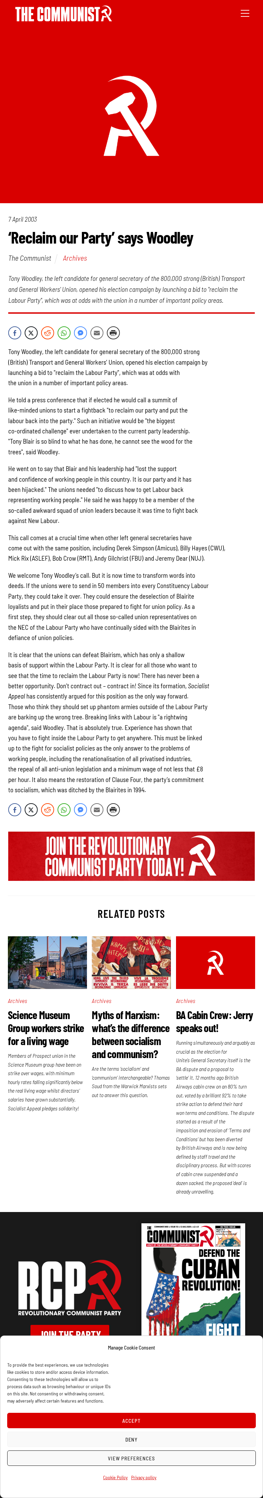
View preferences (131, 1458)
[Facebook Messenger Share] (80, 332)
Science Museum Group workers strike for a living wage (46, 1027)
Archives (75, 257)
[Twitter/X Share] (31, 332)
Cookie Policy (115, 1477)
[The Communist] (63, 19)
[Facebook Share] (14, 332)
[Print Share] (113, 332)
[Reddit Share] (47, 332)
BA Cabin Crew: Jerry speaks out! (214, 1021)
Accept (131, 1421)
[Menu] (245, 13)
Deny (131, 1439)
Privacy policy (143, 1477)
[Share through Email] (96, 332)
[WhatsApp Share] (64, 332)
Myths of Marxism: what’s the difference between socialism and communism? (131, 1034)
